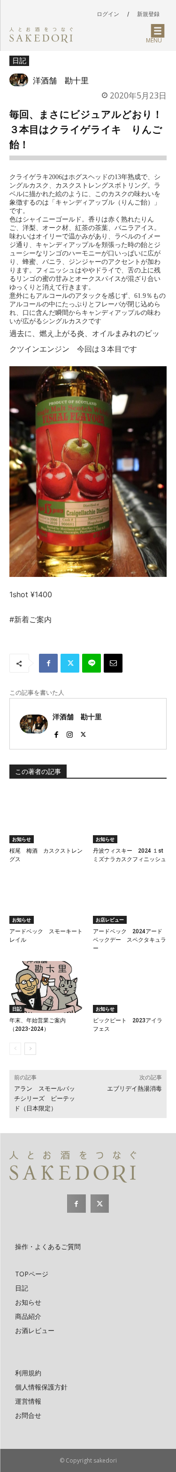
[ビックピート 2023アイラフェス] (130, 987)
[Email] (113, 663)
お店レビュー (110, 919)
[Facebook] (48, 663)
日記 (19, 60)
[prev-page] (15, 1049)
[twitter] (83, 732)
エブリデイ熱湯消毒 (134, 1088)
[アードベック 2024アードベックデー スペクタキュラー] (130, 898)
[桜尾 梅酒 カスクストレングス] (46, 817)
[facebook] (56, 732)
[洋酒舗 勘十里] (21, 80)
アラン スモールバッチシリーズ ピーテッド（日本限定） (44, 1098)
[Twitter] (70, 663)
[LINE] (91, 663)
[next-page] (30, 1049)
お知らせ (21, 839)
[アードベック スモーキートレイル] (46, 898)
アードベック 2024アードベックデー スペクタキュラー (129, 940)
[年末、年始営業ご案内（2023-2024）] (46, 987)
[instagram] (69, 732)
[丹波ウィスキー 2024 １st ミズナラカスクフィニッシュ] (130, 817)
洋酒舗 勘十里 (61, 80)
